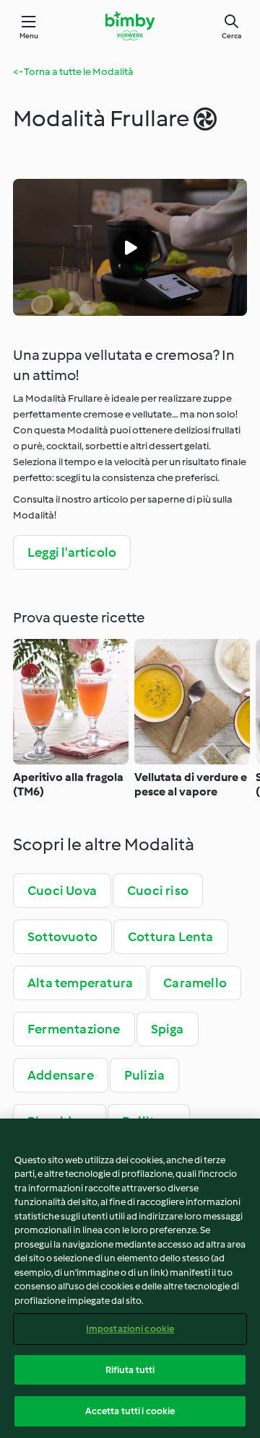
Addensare (60, 1075)
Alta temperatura (80, 983)
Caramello (195, 983)
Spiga (167, 1029)
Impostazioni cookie (130, 1328)
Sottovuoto (62, 937)
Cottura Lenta (171, 937)
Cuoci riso (157, 891)
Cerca (231, 35)
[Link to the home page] (130, 26)
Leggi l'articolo (71, 552)
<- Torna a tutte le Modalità (73, 72)
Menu (29, 35)
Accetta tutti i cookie (130, 1411)
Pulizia (144, 1075)
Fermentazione (74, 1029)
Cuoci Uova (62, 891)
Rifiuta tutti (130, 1369)
